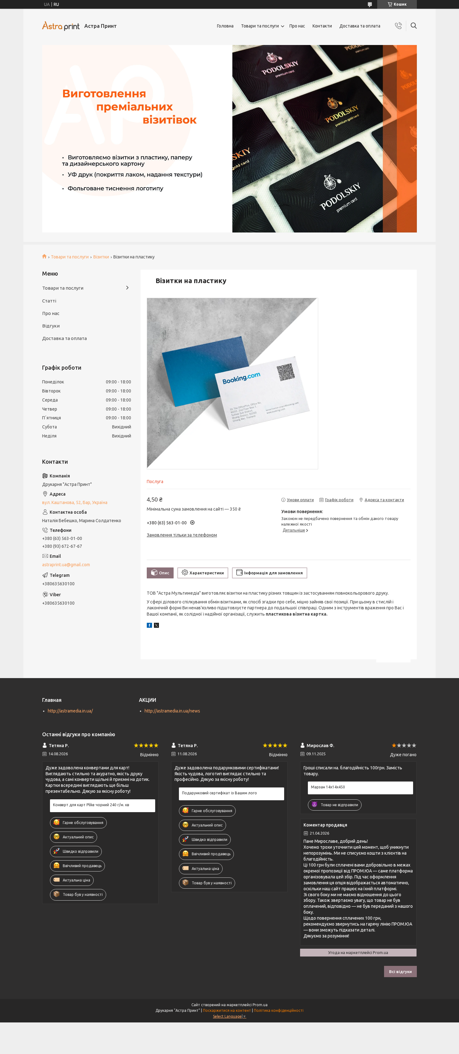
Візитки (101, 256)
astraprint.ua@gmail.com (66, 564)
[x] (156, 626)
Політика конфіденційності (279, 1010)
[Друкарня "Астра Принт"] (61, 26)
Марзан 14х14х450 (328, 787)
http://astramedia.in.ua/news (172, 710)
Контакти (322, 25)
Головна (225, 25)
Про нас (297, 25)
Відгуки (51, 325)
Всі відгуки (400, 971)
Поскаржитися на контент (227, 1010)
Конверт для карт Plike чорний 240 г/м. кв (91, 805)
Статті (49, 300)
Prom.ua (260, 1005)
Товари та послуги (260, 25)
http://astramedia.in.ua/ (70, 710)
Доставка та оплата (359, 25)
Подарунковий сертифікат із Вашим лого (219, 793)
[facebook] (149, 626)
